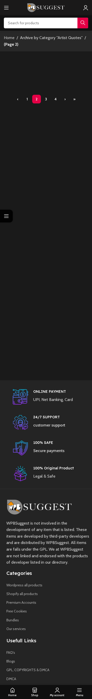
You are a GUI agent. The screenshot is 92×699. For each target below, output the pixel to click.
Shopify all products (22, 593)
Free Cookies (16, 611)
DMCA (11, 679)
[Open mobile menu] (6, 8)
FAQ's (10, 652)
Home (9, 37)
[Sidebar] (6, 216)
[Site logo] (46, 7)
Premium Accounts (21, 602)
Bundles (12, 620)
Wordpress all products (24, 585)
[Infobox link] (51, 397)
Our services (16, 628)
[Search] (82, 23)
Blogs (10, 661)
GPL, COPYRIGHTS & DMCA (27, 670)
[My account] (85, 8)
